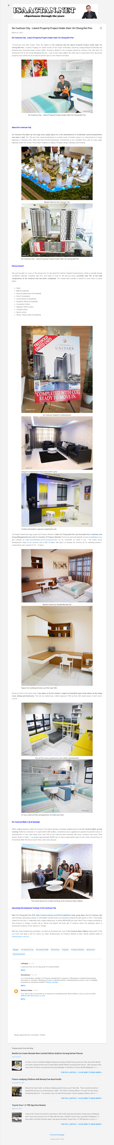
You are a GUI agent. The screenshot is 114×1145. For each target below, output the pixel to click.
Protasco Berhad (77, 950)
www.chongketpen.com (93, 537)
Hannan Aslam (26, 990)
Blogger (15, 950)
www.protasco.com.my (20, 937)
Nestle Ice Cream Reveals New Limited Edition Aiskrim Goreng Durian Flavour (47, 1053)
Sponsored (91, 950)
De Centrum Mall (42, 950)
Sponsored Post (19, 954)
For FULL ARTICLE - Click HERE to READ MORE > (81, 1072)
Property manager (51, 982)
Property (65, 950)
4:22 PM (31, 963)
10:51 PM (34, 975)
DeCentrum (55, 950)
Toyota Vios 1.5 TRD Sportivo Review (29, 1105)
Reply (23, 970)
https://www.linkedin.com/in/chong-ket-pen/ (41, 540)
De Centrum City (27, 950)
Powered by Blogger (57, 1135)
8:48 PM (35, 990)
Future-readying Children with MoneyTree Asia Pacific (37, 1079)
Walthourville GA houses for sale (33, 996)
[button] (100, 28)
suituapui (24, 963)
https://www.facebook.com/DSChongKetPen (53, 915)
